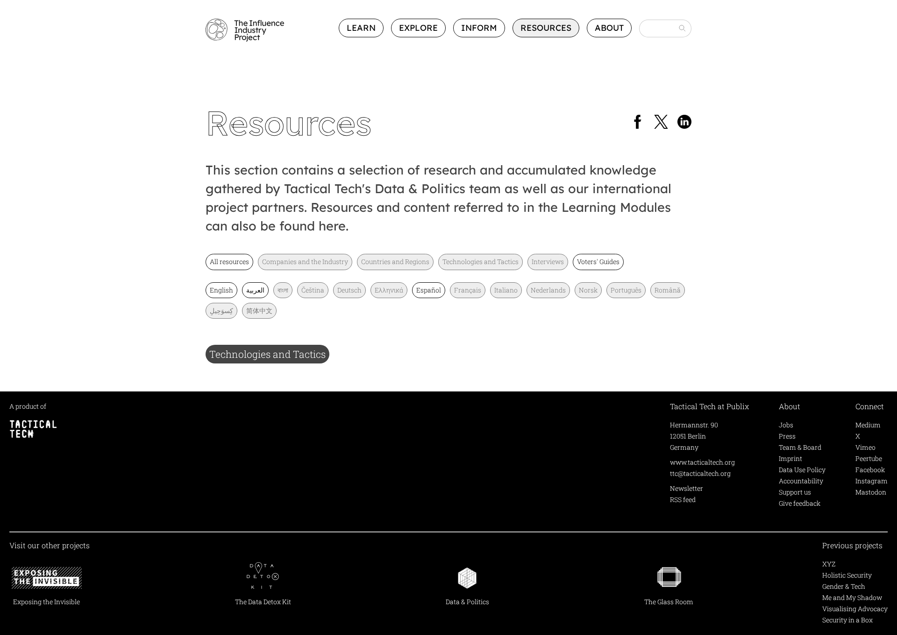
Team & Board (800, 447)
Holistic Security (847, 575)
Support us (795, 492)
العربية (255, 290)
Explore (418, 27)
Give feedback (799, 503)
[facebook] (638, 123)
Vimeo (865, 447)
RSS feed (683, 499)
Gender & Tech (843, 586)
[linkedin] (684, 123)
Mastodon (870, 492)
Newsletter (686, 488)
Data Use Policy (802, 469)
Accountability (801, 480)
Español (428, 290)
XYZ (828, 563)
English (221, 290)
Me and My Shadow (852, 597)
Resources (545, 27)
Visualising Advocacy (855, 608)
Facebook (870, 469)
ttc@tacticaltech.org (700, 473)
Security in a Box (847, 619)
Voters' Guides (598, 261)
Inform (479, 27)
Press (787, 436)
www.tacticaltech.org (702, 462)
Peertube (868, 458)
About (609, 27)
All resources (229, 261)
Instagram (871, 480)
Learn (361, 27)
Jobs (786, 424)
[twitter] (661, 123)
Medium (868, 424)
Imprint (790, 458)
